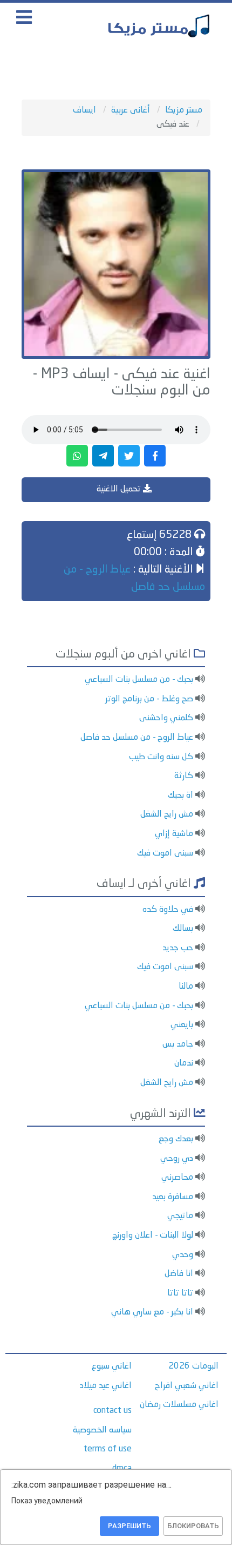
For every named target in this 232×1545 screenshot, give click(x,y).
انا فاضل (179, 1274)
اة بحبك (180, 795)
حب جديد (177, 948)
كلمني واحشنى (166, 718)
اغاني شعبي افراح (187, 1386)
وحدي (182, 1255)
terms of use (108, 1449)
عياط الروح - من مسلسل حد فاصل (136, 737)
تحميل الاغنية (120, 489)
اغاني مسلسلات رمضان (179, 1405)
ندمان (183, 1063)
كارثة (183, 776)
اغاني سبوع (112, 1366)
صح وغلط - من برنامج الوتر (149, 699)
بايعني (181, 1025)
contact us (112, 1410)
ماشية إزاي (174, 834)
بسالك (183, 928)
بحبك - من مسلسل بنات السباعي (139, 679)
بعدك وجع (176, 1139)
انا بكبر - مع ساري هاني (152, 1312)
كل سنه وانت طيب (161, 757)
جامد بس (177, 1044)
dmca (122, 1468)
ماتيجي (180, 1216)
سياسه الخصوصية (102, 1430)
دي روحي (176, 1158)
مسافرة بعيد (172, 1197)
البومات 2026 (193, 1366)
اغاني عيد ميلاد (106, 1386)
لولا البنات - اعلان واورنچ (152, 1235)
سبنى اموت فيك (165, 853)
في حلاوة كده (167, 909)
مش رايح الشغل (166, 814)
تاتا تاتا (180, 1293)
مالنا (186, 986)
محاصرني (177, 1177)
